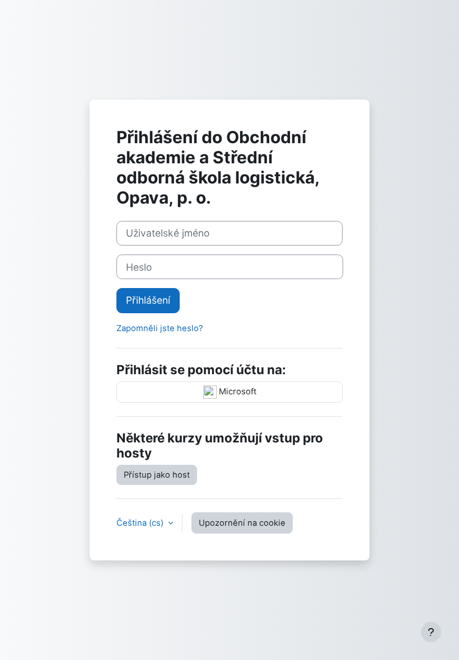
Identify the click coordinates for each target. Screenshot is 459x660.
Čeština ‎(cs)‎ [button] (141, 523)
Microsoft (236, 391)
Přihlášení (148, 300)
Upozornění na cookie (242, 523)
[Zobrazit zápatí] (431, 632)
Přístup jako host (157, 475)
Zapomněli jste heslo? (159, 328)
